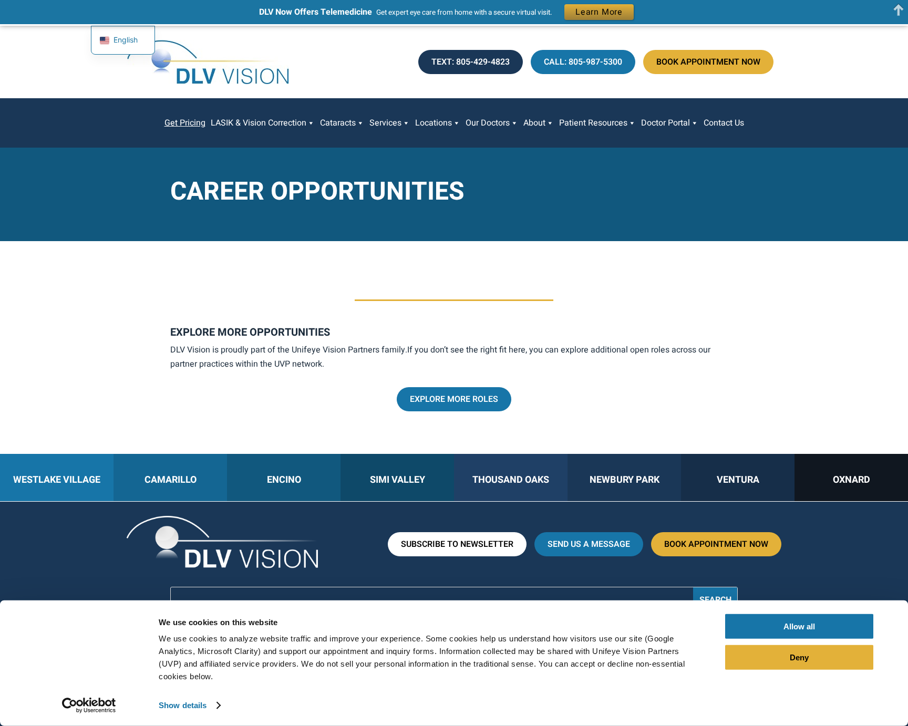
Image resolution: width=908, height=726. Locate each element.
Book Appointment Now (708, 62)
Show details (183, 705)
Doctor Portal (665, 123)
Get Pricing (184, 123)
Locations (433, 123)
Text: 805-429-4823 (470, 62)
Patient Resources (593, 123)
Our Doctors (488, 123)
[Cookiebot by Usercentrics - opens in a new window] (89, 705)
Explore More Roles (454, 399)
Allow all (799, 626)
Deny (799, 656)
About (534, 123)
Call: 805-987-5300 (583, 62)
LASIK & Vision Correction (258, 123)
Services (385, 123)
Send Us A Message (589, 544)
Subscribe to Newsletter (457, 544)
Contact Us (724, 123)
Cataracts (338, 123)
